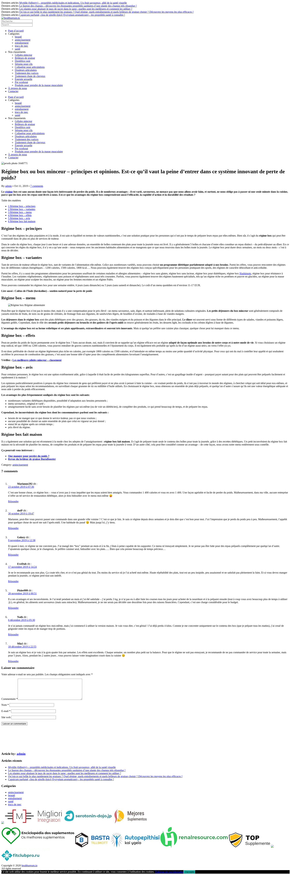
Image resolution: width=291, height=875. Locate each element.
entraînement (21, 42)
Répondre (13, 501)
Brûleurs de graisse (25, 58)
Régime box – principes (21, 206)
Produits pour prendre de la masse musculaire (39, 85)
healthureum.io (29, 865)
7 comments (36, 186)
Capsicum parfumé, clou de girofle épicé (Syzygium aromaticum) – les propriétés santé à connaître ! (72, 14)
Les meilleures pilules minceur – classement (36, 360)
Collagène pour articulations (30, 67)
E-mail (5, 711)
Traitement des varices (26, 73)
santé (17, 48)
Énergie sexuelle (23, 79)
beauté (18, 36)
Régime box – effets (19, 215)
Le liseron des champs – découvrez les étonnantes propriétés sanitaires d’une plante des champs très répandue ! (78, 5)
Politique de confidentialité (169, 871)
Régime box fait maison (21, 221)
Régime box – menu (20, 212)
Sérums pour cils (24, 64)
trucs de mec (21, 45)
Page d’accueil (16, 30)
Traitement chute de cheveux (30, 76)
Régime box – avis (19, 218)
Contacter (13, 91)
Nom (5, 704)
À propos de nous (17, 88)
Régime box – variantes (21, 209)
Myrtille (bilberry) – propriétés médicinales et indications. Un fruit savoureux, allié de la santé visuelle (73, 2)
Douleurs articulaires (26, 70)
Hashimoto (245, 273)
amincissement (22, 39)
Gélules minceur (23, 54)
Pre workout (21, 82)
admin (8, 186)
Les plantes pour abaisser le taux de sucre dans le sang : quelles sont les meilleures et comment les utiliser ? (75, 8)
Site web (6, 717)
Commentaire (9, 699)
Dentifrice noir (22, 61)
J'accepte (189, 872)
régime (9, 191)
